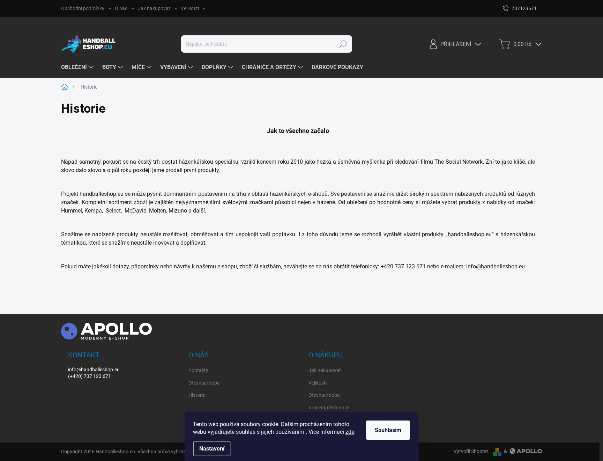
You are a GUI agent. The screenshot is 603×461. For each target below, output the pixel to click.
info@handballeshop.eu (94, 369)
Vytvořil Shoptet (471, 451)
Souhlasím (388, 430)
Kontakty (198, 370)
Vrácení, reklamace (328, 407)
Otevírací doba (204, 383)
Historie (196, 395)
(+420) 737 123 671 (89, 376)
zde (349, 432)
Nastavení (211, 448)
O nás (121, 8)
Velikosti (190, 8)
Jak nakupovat (154, 8)
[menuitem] (78, 67)
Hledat (343, 44)
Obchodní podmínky (82, 8)
